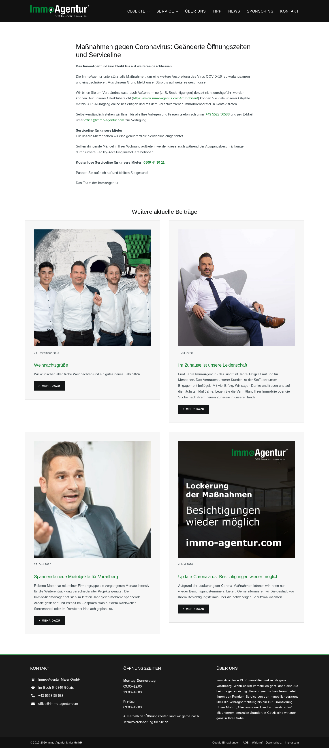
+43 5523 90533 (217, 114)
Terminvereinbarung (138, 722)
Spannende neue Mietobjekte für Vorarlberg (76, 576)
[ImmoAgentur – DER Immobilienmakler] (59, 7)
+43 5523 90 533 (50, 695)
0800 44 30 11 (153, 162)
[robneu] (92, 443)
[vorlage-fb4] (236, 443)
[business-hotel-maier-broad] (236, 231)
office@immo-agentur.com (104, 120)
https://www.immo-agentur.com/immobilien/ (165, 98)
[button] (226, 742)
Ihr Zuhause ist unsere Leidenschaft (212, 365)
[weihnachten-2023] (92, 231)
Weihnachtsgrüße (51, 365)
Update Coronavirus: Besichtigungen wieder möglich (228, 576)
